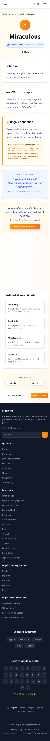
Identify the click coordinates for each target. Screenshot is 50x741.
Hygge (12, 639)
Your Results (7, 468)
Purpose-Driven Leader (12, 612)
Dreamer (6, 580)
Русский (39, 707)
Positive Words (8, 14)
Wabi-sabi (24, 639)
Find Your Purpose (10, 505)
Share (26, 52)
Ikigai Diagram (8, 548)
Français (30, 707)
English (14, 707)
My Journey (7, 477)
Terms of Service (32, 729)
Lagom (30, 645)
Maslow (38, 639)
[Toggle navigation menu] (44, 4)
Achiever (6, 585)
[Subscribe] (45, 435)
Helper (5, 590)
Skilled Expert (8, 608)
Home (5, 449)
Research (6, 524)
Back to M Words (14, 395)
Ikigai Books (7, 553)
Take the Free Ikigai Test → (25, 226)
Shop (4, 473)
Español (22, 707)
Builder (5, 571)
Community (7, 482)
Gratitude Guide (9, 519)
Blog (4, 529)
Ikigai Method (8, 510)
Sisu (19, 645)
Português (21, 711)
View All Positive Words (25, 694)
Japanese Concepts (11, 557)
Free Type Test (8, 463)
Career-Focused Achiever (13, 617)
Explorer (6, 575)
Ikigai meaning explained (13, 500)
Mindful (13, 383)
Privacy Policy (16, 729)
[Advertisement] (25, 262)
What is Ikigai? (8, 495)
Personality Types (10, 538)
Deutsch (30, 711)
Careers (5, 543)
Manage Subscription (11, 733)
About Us (6, 534)
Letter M (20, 14)
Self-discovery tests (11, 458)
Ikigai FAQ (6, 514)
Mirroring (36, 383)
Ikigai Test (7, 454)
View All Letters (39, 395)
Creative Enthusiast (11, 603)
